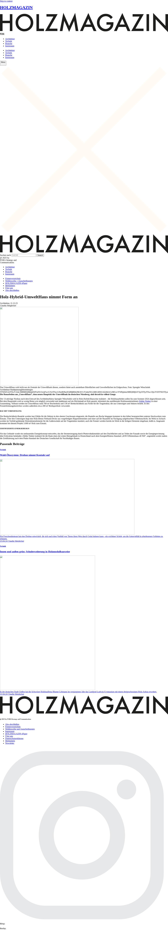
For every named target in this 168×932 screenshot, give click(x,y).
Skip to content (6, 1)
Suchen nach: (5, 255)
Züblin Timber (145, 401)
